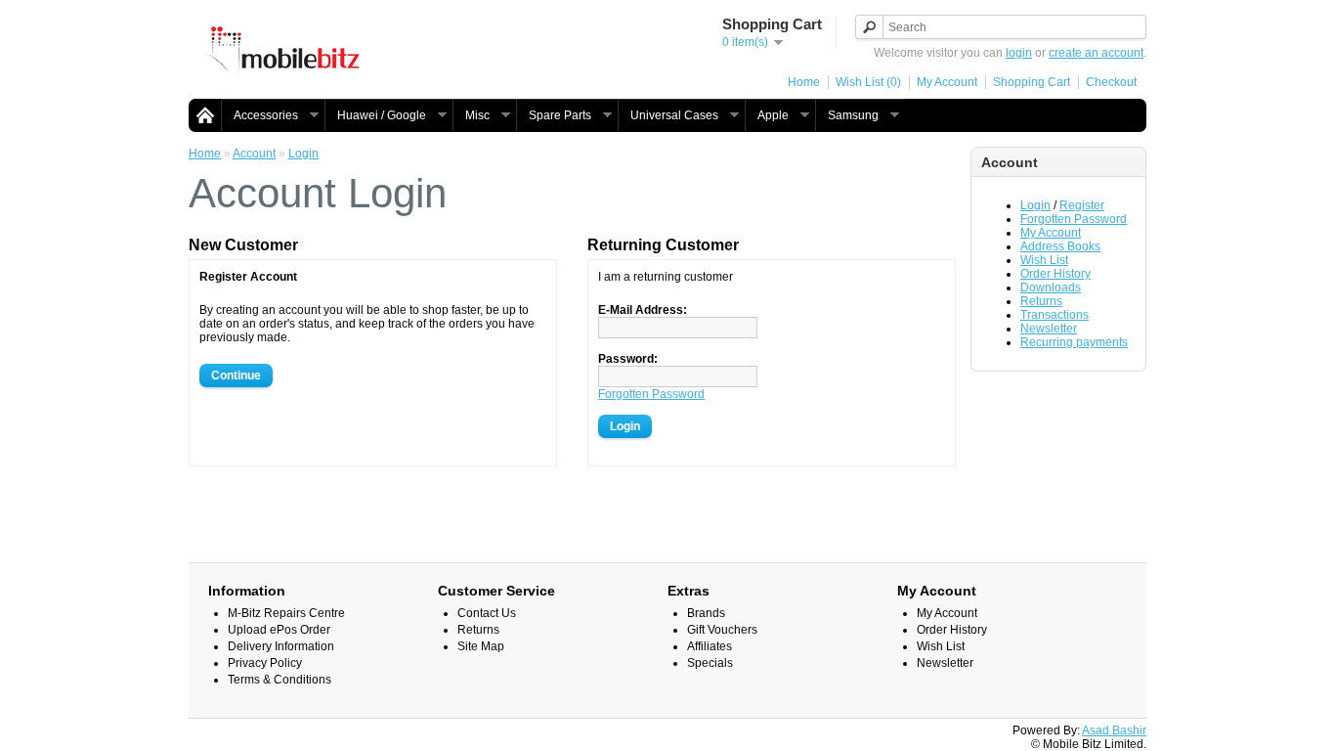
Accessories (259, 116)
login (1019, 53)
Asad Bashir (1114, 730)
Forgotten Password (1073, 219)
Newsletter (1048, 328)
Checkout (1111, 82)
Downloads (1050, 287)
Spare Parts (553, 116)
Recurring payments (1074, 342)
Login (1035, 205)
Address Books (1060, 246)
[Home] (205, 114)
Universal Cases (668, 116)
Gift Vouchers (722, 630)
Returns (1041, 301)
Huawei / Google (375, 116)
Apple (767, 116)
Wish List (1044, 260)
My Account (947, 82)
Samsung (847, 116)
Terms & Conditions (279, 679)
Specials (710, 663)
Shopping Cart (1031, 82)
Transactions (1054, 315)
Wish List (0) (868, 82)
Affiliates (709, 646)
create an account (1096, 53)
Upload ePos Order (279, 630)
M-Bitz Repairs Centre (286, 613)
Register (1081, 205)
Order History (1055, 274)
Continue (236, 375)
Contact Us (486, 613)
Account (254, 153)
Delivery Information (281, 646)
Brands (706, 613)
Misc (471, 116)
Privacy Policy (265, 663)
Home (804, 82)
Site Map (480, 646)
